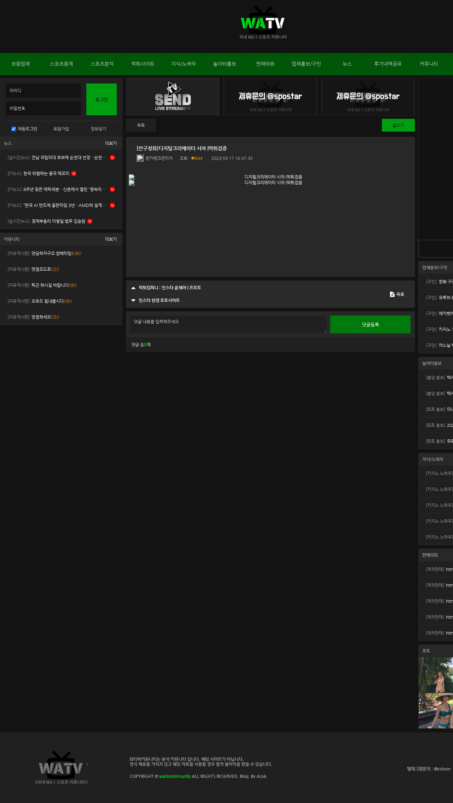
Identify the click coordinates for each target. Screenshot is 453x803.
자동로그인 (27, 128)
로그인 (7, 26)
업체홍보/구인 (306, 64)
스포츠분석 (102, 64)
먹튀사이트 (142, 64)
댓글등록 (370, 324)
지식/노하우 (183, 64)
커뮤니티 (429, 64)
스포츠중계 (61, 64)
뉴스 (347, 64)
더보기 (111, 143)
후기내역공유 (388, 64)
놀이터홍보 (224, 64)
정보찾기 (98, 128)
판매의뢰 (265, 64)
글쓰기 (398, 125)
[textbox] (270, 223)
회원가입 (61, 128)
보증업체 (20, 64)
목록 (141, 125)
